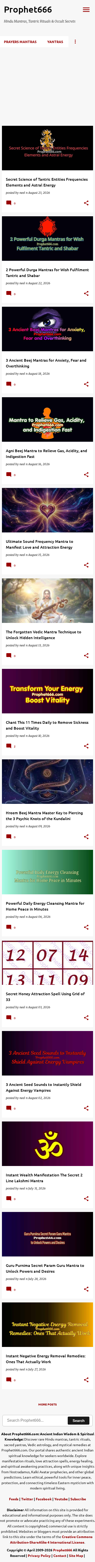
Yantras (55, 41)
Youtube (61, 1499)
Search (79, 1421)
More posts (47, 1404)
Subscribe (78, 1499)
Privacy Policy (39, 1555)
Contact (59, 1555)
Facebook (44, 1499)
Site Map (76, 1555)
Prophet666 (62, 1550)
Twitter (27, 1499)
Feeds (14, 1499)
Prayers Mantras (20, 41)
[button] (86, 203)
